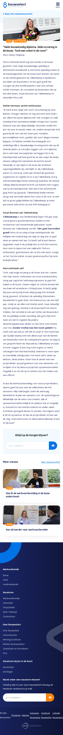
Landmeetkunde (10, 584)
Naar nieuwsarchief (50, 461)
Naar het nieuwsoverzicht (18, 13)
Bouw (5, 575)
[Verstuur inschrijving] (53, 445)
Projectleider (9, 607)
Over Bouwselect (11, 630)
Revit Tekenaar (10, 612)
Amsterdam (8, 667)
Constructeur (9, 616)
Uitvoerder (8, 602)
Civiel (5, 579)
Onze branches (10, 635)
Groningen (8, 671)
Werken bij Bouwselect (14, 644)
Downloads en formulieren (15, 648)
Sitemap (25, 715)
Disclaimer (16, 715)
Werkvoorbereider (11, 598)
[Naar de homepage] (14, 5)
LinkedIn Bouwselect (58, 715)
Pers (5, 653)
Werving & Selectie (12, 639)
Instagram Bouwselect (35, 715)
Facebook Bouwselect (46, 715)
